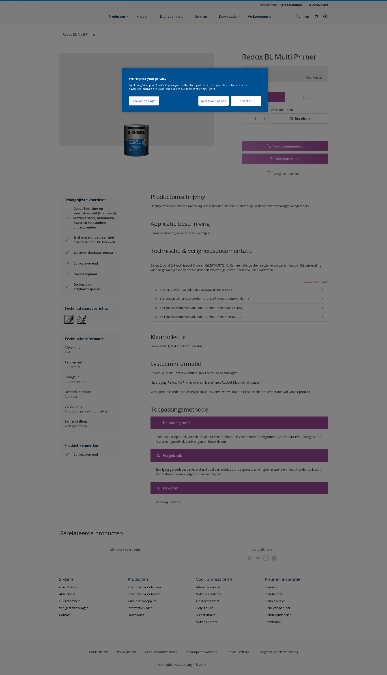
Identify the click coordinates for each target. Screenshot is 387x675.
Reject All (246, 101)
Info (212, 88)
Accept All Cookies (213, 101)
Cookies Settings (144, 101)
